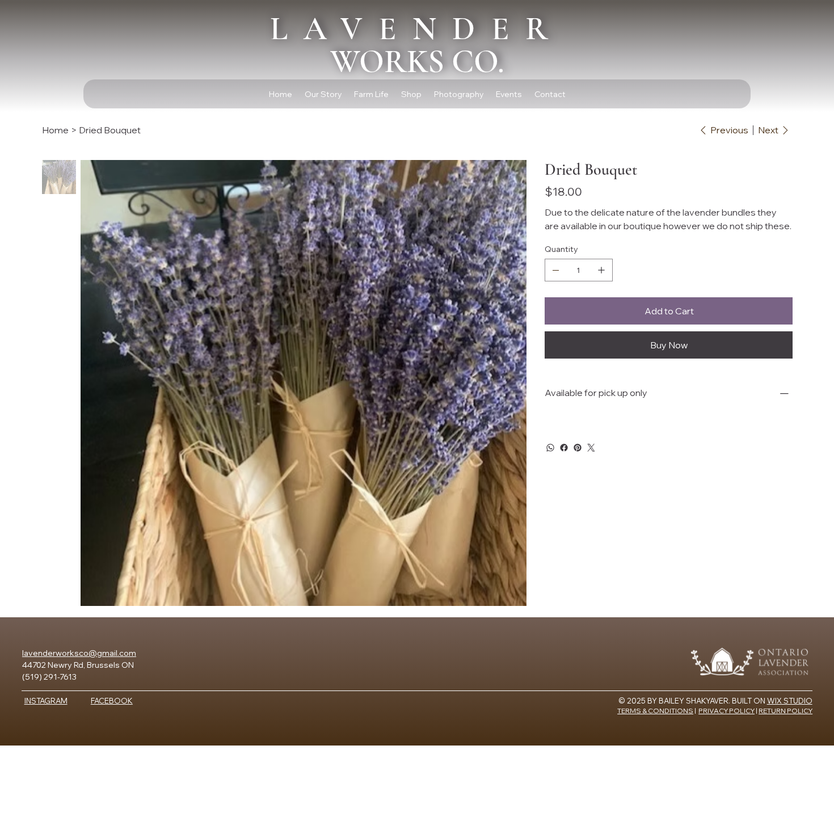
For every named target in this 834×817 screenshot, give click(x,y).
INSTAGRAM (46, 700)
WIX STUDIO (789, 700)
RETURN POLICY (785, 710)
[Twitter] (591, 447)
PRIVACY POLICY (726, 710)
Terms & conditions (655, 710)
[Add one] (601, 270)
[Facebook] (564, 447)
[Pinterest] (577, 447)
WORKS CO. (417, 45)
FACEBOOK (112, 700)
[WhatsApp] (550, 447)
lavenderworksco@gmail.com (79, 653)
